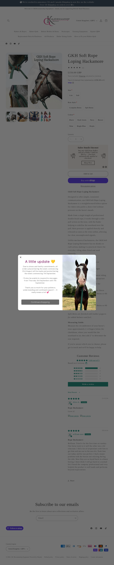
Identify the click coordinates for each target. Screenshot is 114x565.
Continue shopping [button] (40, 302)
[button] (20, 257)
